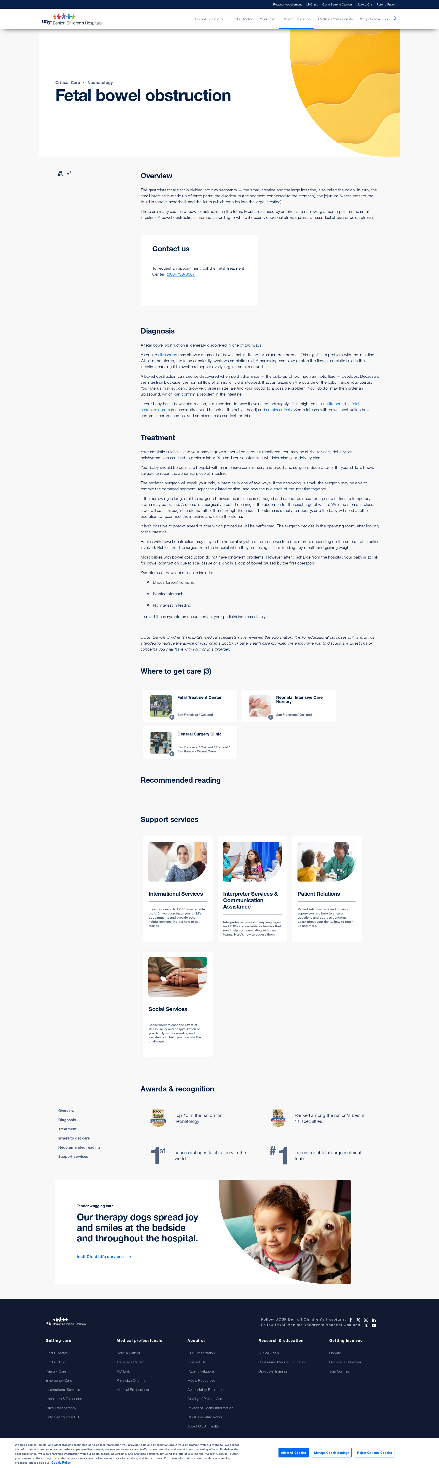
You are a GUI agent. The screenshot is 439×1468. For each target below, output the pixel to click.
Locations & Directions (64, 1399)
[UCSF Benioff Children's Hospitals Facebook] (350, 1320)
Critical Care (67, 82)
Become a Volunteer (345, 1362)
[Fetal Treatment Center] (190, 706)
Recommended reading (79, 1147)
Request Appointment (287, 4)
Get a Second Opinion (337, 4)
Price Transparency (61, 1408)
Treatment (67, 1129)
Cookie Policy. (61, 1462)
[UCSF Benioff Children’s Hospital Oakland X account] (365, 1325)
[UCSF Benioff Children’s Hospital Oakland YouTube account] (373, 1325)
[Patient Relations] (327, 889)
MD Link (123, 1371)
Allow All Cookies (293, 1452)
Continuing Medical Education (282, 1362)
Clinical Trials (268, 1353)
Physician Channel (131, 1380)
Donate (335, 1353)
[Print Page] (60, 173)
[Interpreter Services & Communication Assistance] (252, 889)
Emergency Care (59, 1380)
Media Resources (201, 1380)
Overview (66, 1110)
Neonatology (100, 82)
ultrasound (167, 354)
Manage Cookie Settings (331, 1452)
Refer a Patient (386, 4)
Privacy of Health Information (210, 1408)
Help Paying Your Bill (62, 1417)
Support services (73, 1156)
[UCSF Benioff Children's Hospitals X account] (358, 1320)
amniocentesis (279, 409)
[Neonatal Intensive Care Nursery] (288, 706)
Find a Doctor (57, 1353)
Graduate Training (272, 1371)
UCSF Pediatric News (204, 1417)
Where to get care (74, 1138)
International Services (63, 1389)
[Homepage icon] (76, 19)
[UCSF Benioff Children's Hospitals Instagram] (365, 1320)
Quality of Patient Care (205, 1399)
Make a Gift (364, 4)
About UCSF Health (203, 1426)
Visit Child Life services (101, 1256)
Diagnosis (67, 1120)
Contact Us (196, 1362)
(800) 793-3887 (181, 274)
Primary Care (56, 1371)
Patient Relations (201, 1371)
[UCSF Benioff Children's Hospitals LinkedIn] (373, 1320)
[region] (219, 1453)
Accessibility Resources (206, 1389)
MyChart (312, 4)
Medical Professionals (134, 1389)
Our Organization (201, 1353)
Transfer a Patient (131, 1362)
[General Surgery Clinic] (190, 742)
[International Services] (178, 889)
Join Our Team (341, 1371)
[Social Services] (178, 1004)
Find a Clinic (55, 1362)
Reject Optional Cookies (374, 1452)
